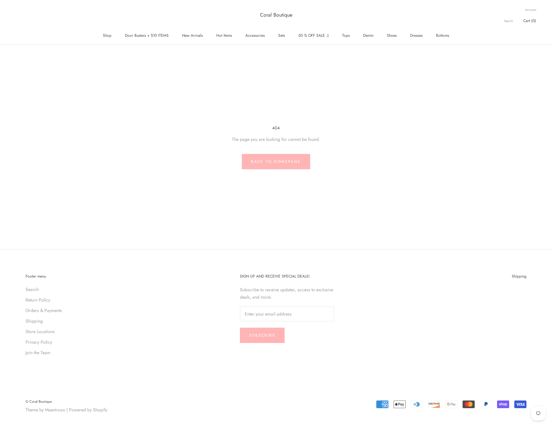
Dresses (416, 35)
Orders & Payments (44, 310)
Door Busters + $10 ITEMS (147, 35)
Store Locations (40, 331)
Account (530, 9)
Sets (281, 35)
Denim (368, 35)
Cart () (529, 21)
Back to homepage (276, 161)
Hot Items (224, 35)
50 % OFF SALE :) (313, 35)
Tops (346, 35)
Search (508, 21)
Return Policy (38, 300)
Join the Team (38, 352)
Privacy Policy (39, 342)
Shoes (392, 35)
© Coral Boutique (39, 401)
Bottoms (442, 35)
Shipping (34, 321)
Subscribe (262, 335)
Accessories (255, 35)
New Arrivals (192, 35)
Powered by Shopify (88, 410)
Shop (107, 35)
